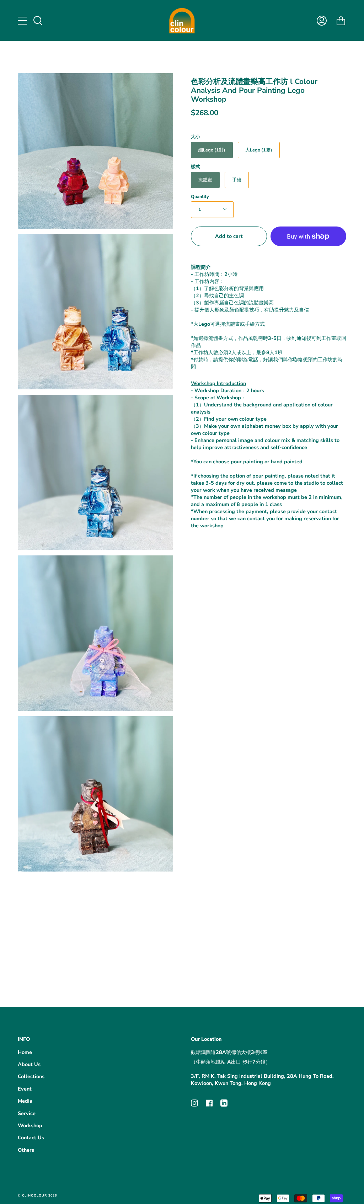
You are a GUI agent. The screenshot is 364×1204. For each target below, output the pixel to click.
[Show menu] (23, 20)
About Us (29, 1064)
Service (27, 1113)
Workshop (30, 1125)
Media (25, 1100)
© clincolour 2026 (37, 1195)
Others (26, 1150)
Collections (31, 1076)
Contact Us (31, 1137)
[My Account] (321, 20)
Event (25, 1088)
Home (25, 1052)
